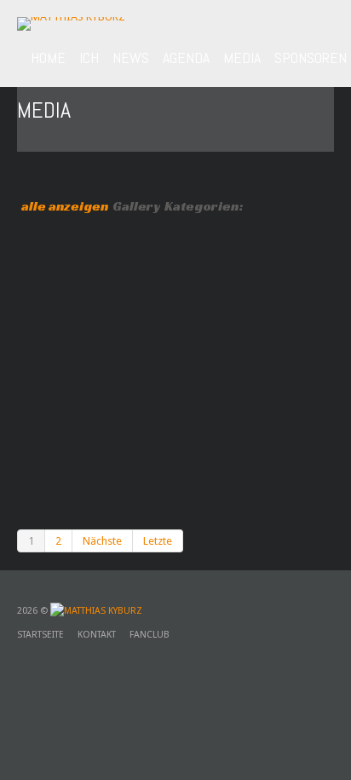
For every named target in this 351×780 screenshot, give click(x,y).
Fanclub (149, 634)
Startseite (40, 634)
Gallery (136, 206)
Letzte (157, 540)
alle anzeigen (64, 206)
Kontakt (97, 634)
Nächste (102, 540)
